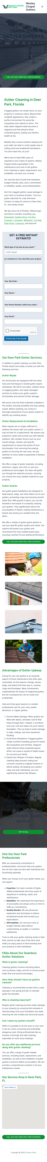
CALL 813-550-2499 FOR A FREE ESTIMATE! (23, 77)
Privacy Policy (31, 1153)
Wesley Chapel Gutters (30, 6)
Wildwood (28, 220)
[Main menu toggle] (42, 6)
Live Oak (37, 220)
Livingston (18, 220)
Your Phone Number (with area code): (21, 305)
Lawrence (19, 223)
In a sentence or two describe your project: (22, 260)
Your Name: (10, 293)
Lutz (33, 214)
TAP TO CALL (23, 832)
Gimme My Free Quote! (16, 338)
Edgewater (9, 217)
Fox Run (31, 217)
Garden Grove (21, 217)
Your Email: (9, 316)
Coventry (8, 220)
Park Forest (9, 223)
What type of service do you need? (20, 247)
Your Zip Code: (11, 281)
